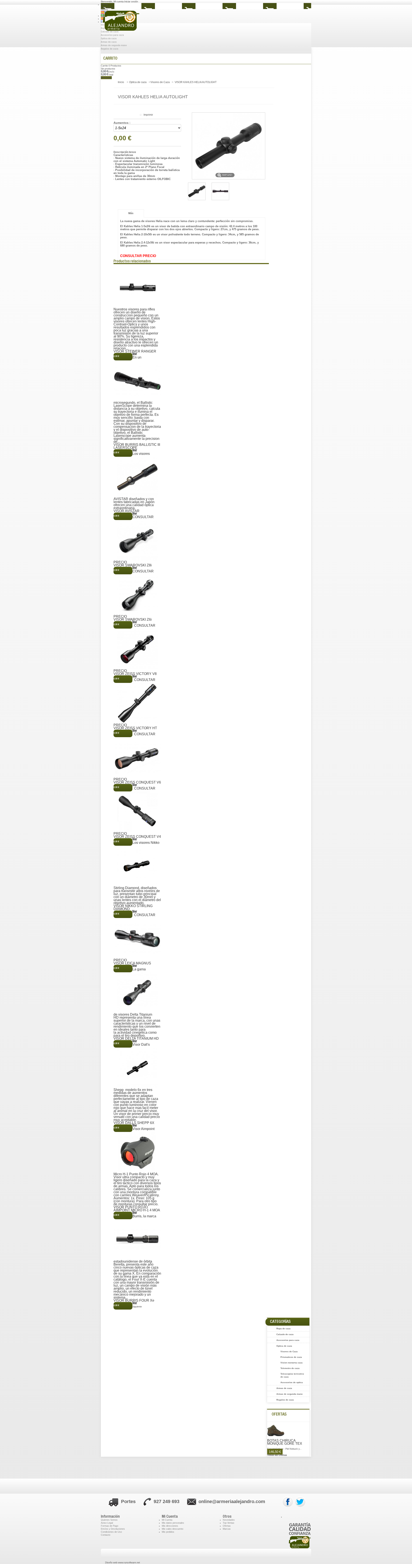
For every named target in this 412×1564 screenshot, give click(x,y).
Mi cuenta (119, 1)
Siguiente (137, 1306)
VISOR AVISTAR (126, 511)
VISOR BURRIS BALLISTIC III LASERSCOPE (137, 446)
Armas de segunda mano (114, 45)
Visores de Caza (160, 82)
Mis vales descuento (172, 1529)
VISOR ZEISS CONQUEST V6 (137, 782)
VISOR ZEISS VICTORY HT (135, 728)
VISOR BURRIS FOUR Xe (134, 1300)
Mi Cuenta (167, 1520)
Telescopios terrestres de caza (292, 1375)
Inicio (121, 82)
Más (130, 213)
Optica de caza (109, 39)
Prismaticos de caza (291, 1357)
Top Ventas (228, 1523)
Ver (134, 354)
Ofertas (279, 1415)
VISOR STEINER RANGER (135, 351)
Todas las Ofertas (277, 1455)
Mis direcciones (170, 1526)
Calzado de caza (285, 1334)
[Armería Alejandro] (133, 23)
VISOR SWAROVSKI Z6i (133, 619)
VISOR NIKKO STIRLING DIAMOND (133, 908)
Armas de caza (109, 42)
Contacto (105, 1535)
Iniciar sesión (131, 1)
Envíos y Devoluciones (113, 1529)
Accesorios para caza (287, 1340)
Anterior (118, 265)
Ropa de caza (283, 1328)
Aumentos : (122, 122)
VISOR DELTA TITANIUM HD (136, 1038)
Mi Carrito (106, 77)
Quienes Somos (109, 1520)
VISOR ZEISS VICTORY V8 (135, 673)
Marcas (227, 1529)
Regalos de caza (109, 49)
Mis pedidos (168, 1532)
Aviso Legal (107, 1523)
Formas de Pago (109, 1526)
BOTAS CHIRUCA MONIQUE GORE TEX (284, 1442)
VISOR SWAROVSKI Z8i (133, 565)
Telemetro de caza (290, 1368)
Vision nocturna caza (291, 1362)
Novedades (229, 1520)
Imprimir (148, 114)
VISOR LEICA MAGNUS (132, 963)
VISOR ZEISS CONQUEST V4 (137, 836)
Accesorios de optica (291, 1382)
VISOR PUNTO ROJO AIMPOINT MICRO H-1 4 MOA (137, 1209)
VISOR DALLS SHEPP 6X (134, 1122)
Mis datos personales (173, 1523)
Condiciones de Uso (111, 1532)
